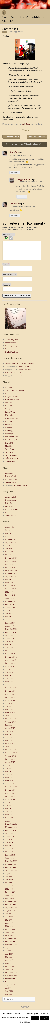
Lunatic (8, 348)
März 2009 (9, 889)
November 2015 (11, 657)
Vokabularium (38, 17)
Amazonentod (10, 497)
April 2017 (9, 619)
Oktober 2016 (10, 632)
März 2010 (9, 851)
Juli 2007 (8, 950)
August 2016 (10, 638)
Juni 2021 (9, 548)
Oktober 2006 (10, 978)
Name (6, 264)
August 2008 (10, 910)
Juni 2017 (9, 613)
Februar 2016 (10, 653)
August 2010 (10, 836)
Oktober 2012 (10, 756)
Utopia (7, 512)
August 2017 (10, 607)
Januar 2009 (9, 895)
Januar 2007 (9, 969)
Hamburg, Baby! (11, 345)
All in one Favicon (21, 485)
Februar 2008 (10, 929)
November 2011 (11, 790)
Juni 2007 (9, 954)
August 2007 (10, 947)
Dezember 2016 (11, 629)
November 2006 (11, 975)
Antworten (15, 172)
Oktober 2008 (10, 904)
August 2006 (10, 985)
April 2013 (9, 737)
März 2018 (9, 592)
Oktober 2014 (10, 694)
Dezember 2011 (11, 787)
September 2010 (11, 833)
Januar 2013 (9, 746)
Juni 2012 (9, 768)
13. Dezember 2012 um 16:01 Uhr (22, 155)
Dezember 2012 (11, 749)
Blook (13, 17)
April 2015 (9, 678)
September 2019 (11, 576)
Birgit (7, 393)
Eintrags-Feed (10, 476)
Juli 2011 (8, 802)
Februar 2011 (10, 817)
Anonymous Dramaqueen (14, 390)
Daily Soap (26, 124)
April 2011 (9, 811)
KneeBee (14, 152)
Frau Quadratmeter (12, 409)
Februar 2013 (10, 743)
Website (6, 285)
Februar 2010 (10, 855)
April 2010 (9, 848)
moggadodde (25, 3)
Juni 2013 (9, 731)
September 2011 (11, 796)
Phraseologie (10, 506)
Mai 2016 (9, 644)
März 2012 (9, 777)
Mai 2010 (9, 845)
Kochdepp (9, 430)
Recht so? (23, 17)
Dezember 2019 (11, 570)
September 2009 (11, 870)
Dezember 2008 (11, 898)
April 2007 (9, 960)
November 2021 (11, 539)
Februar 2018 (10, 595)
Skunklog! (9, 446)
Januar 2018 (9, 598)
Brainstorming (10, 500)
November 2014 (11, 691)
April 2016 (9, 647)
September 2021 (11, 542)
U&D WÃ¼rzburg (12, 509)
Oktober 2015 (10, 660)
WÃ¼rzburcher (11, 455)
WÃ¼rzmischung (11, 458)
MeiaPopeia (9, 433)
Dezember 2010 (11, 824)
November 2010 (11, 827)
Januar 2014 (9, 715)
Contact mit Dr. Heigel (25, 363)
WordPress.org (10, 482)
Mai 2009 (9, 882)
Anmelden (9, 473)
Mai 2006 (9, 994)
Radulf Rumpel (11, 439)
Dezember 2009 (11, 861)
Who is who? (7, 21)
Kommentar (8, 234)
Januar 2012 (9, 783)
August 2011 (10, 799)
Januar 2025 (9, 527)
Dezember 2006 (11, 972)
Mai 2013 (9, 734)
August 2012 (10, 762)
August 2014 (10, 700)
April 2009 (9, 886)
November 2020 (11, 558)
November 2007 (11, 938)
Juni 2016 (9, 641)
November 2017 (11, 601)
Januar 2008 (9, 932)
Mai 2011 (9, 808)
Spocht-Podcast (11, 137)
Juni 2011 (9, 805)
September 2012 (11, 759)
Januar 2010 (9, 858)
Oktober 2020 (10, 561)
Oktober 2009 (10, 867)
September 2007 (11, 944)
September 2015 (11, 663)
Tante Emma (10, 449)
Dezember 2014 (11, 688)
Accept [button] (35, 1017)
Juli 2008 (8, 913)
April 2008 (9, 923)
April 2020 (9, 564)
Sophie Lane (10, 363)
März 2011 (9, 814)
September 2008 (11, 907)
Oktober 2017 (10, 604)
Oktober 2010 (10, 830)
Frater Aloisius (10, 405)
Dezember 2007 (11, 935)
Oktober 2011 (10, 793)
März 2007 (9, 963)
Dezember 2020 (11, 554)
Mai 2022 (9, 533)
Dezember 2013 (11, 718)
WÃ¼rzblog (9, 452)
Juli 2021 (8, 545)
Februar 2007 (10, 966)
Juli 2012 (8, 765)
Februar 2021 (10, 551)
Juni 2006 (9, 991)
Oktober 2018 (10, 589)
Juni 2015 (9, 672)
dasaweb (8, 402)
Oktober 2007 (10, 941)
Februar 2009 (10, 892)
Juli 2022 (8, 530)
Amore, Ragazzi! (11, 339)
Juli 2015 (8, 669)
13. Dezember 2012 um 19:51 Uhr (29, 182)
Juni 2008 (9, 916)
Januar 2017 (9, 626)
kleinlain (8, 424)
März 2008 (9, 926)
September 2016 (11, 635)
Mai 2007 (9, 957)
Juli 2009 (8, 876)
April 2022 (9, 536)
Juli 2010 (8, 839)
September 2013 (11, 725)
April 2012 (9, 774)
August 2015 (10, 666)
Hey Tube (8, 421)
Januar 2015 (9, 684)
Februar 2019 (10, 585)
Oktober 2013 (10, 722)
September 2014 (11, 697)
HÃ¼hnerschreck (11, 418)
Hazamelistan (10, 415)
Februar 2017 (10, 623)
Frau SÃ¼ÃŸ (10, 412)
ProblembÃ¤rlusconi (37, 137)
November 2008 (11, 901)
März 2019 (9, 582)
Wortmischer (10, 461)
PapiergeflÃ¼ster (11, 436)
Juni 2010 (9, 842)
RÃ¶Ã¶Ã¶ (9, 443)
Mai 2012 (9, 771)
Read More (25, 1021)
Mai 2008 (9, 920)
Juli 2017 (8, 610)
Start (4, 17)
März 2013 (9, 740)
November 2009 (11, 864)
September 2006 (11, 981)
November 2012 (11, 752)
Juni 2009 (9, 879)
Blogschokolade (11, 396)
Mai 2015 (9, 675)
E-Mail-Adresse (10, 274)
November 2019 (11, 573)
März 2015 (9, 681)
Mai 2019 (9, 579)
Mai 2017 (9, 616)
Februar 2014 (10, 712)
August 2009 (10, 873)
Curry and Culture (12, 399)
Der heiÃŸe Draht (11, 352)
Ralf (6, 372)
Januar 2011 (9, 821)
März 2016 (9, 650)
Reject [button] (44, 1017)
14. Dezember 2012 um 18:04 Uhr (22, 207)
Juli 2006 (8, 988)
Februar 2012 (10, 780)
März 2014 (9, 709)
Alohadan (9, 387)
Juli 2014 (8, 703)
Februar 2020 (10, 567)
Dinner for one (10, 342)
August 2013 (10, 728)
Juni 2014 (9, 706)
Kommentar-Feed (11, 479)
